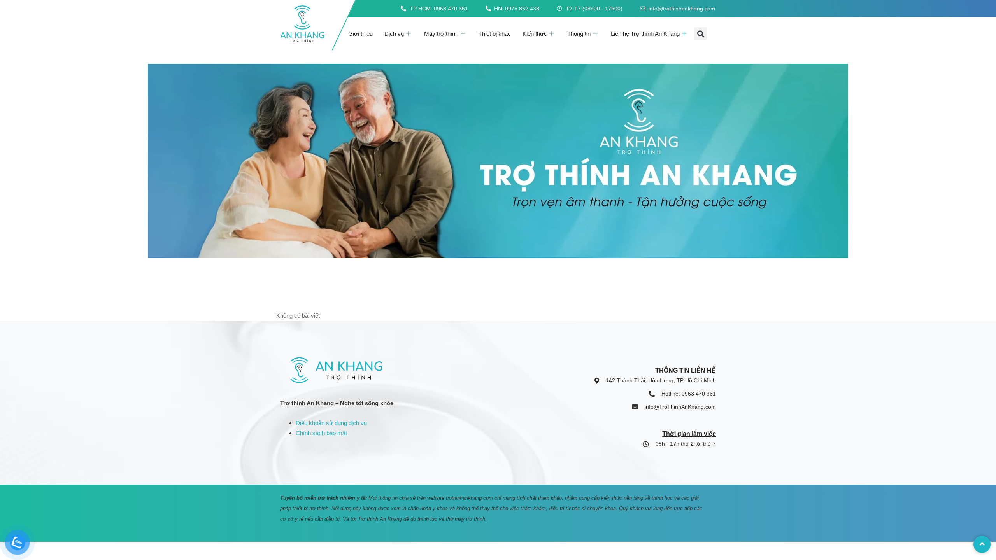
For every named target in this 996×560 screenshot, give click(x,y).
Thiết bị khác (495, 33)
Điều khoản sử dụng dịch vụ (331, 423)
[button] (700, 33)
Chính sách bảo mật (321, 433)
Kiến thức (535, 33)
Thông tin (579, 33)
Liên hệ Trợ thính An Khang (645, 33)
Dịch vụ (394, 33)
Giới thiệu (360, 33)
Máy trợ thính (441, 33)
